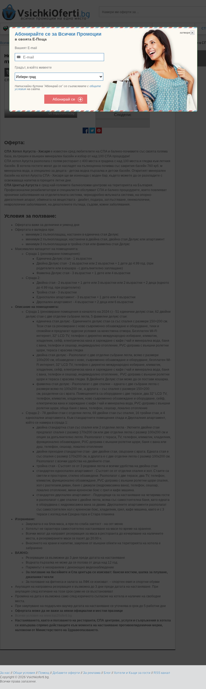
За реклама (92, 673)
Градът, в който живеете (33, 67)
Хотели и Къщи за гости (132, 673)
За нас (5, 673)
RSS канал (162, 673)
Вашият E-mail (26, 48)
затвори (185, 32)
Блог (107, 673)
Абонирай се (64, 99)
